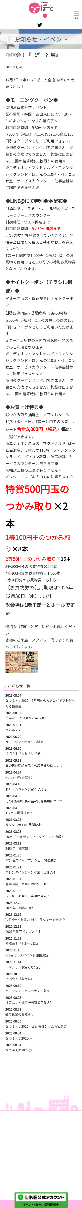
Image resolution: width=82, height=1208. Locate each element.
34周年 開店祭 (16, 848)
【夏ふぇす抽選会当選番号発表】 (29, 1002)
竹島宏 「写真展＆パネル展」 (26, 717)
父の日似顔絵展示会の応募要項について (34, 765)
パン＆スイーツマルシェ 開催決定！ (32, 860)
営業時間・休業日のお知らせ (26, 883)
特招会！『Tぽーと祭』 (22, 943)
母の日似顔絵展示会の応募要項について (34, 801)
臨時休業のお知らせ (19, 1014)
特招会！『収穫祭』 (19, 978)
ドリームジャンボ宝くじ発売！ (27, 789)
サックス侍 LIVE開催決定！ (24, 824)
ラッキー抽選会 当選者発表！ (27, 895)
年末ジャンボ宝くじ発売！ (24, 967)
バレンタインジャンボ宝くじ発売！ (30, 872)
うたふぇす (13, 729)
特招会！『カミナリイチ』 (24, 753)
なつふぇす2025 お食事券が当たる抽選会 (36, 1026)
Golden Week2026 (18, 777)
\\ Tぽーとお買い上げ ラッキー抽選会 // (35, 919)
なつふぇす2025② (18, 1050)
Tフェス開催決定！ (19, 812)
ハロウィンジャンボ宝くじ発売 (27, 990)
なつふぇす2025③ (18, 1038)
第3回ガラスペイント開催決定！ (28, 955)
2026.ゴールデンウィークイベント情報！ (34, 836)
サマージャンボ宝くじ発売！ (26, 741)
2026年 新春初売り (20, 907)
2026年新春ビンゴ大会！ (23, 931)
